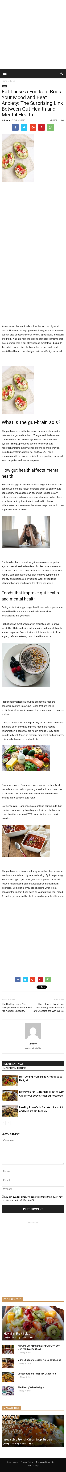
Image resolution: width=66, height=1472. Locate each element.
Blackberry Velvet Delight (31, 1387)
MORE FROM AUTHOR (15, 1068)
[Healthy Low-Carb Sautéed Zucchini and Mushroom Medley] (10, 1111)
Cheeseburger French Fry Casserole (37, 1373)
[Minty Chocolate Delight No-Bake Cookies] (8, 1363)
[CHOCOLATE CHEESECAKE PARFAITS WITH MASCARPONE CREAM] (8, 1349)
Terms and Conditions (46, 1462)
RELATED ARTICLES (14, 1064)
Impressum (12, 1462)
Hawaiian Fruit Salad (17, 1333)
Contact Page (33, 1465)
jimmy (7, 120)
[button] (61, 73)
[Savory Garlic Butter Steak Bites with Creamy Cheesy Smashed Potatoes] (10, 1095)
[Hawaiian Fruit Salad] (33, 1323)
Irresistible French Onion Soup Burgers (28, 1439)
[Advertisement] (33, 34)
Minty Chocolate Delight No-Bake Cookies (39, 1360)
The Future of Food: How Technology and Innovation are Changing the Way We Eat (48, 1007)
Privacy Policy (27, 1462)
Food (4, 86)
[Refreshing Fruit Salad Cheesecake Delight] (10, 1080)
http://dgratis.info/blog (33, 1048)
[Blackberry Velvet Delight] (8, 1390)
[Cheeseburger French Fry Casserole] (8, 1377)
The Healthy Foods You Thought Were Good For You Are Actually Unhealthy (17, 1007)
